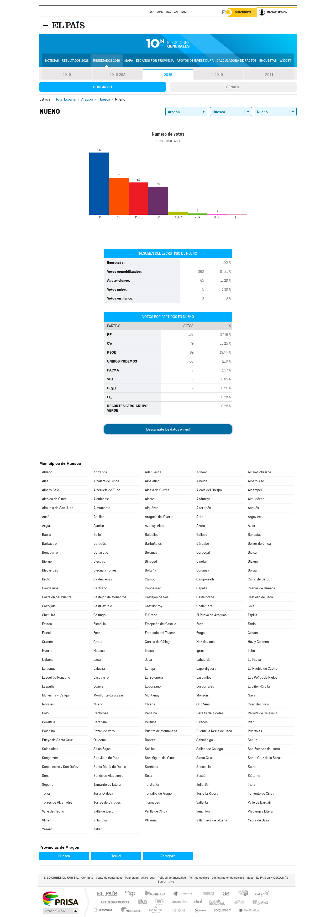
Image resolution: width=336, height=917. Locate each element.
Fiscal (46, 633)
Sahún (252, 740)
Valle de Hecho (53, 811)
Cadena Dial (198, 902)
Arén (199, 517)
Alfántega (203, 499)
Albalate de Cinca (106, 481)
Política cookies (198, 877)
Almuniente (101, 508)
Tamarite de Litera (107, 785)
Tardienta (152, 785)
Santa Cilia (204, 758)
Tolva (46, 793)
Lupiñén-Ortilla (259, 686)
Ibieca (149, 651)
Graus (97, 642)
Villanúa (151, 820)
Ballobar (202, 535)
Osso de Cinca (258, 704)
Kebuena (255, 902)
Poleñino (48, 731)
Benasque (100, 552)
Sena (46, 776)
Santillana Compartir (184, 894)
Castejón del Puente (56, 597)
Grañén (47, 642)
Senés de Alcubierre (108, 776)
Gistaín (253, 633)
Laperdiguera (206, 668)
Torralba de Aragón (159, 793)
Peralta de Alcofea (210, 713)
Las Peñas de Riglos (262, 677)
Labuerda (203, 660)
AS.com (224, 894)
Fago (199, 624)
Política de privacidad (172, 877)
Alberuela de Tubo (106, 490)
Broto (46, 579)
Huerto (47, 651)
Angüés (253, 508)
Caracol (260, 894)
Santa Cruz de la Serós (264, 758)
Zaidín (97, 829)
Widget (285, 60)
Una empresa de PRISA (60, 898)
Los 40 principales (132, 894)
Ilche (251, 651)
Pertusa (150, 722)
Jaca (97, 660)
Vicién (46, 820)
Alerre (149, 499)
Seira (252, 767)
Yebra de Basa (258, 820)
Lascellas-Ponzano (56, 677)
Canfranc (100, 588)
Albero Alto (256, 481)
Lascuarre (101, 677)
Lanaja (150, 668)
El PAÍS (107, 894)
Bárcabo (202, 544)
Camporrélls (205, 579)
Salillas (150, 749)
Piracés (202, 722)
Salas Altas (50, 749)
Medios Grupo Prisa (60, 911)
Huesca (99, 651)
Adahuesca (153, 472)
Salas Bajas (102, 749)
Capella (201, 588)
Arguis (46, 526)
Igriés (200, 651)
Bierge (47, 561)
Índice (162, 882)
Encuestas (268, 60)
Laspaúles (203, 677)
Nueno (98, 704)
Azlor (251, 526)
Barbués (99, 544)
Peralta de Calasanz (262, 713)
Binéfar (201, 561)
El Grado (151, 615)
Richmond (103, 909)
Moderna (129, 909)
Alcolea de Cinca (54, 499)
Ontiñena (203, 704)
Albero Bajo (50, 490)
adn (241, 894)
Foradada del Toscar (160, 633)
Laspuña (48, 686)
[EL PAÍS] (69, 25)
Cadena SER (207, 894)
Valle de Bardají (259, 802)
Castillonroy (153, 606)
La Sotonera (154, 677)
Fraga (200, 633)
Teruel (116, 856)
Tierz (251, 785)
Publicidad (132, 877)
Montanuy (152, 695)
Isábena (48, 660)
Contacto (87, 877)
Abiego (47, 472)
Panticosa (100, 713)
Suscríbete (243, 12)
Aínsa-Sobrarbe (259, 472)
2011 (269, 74)
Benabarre (50, 552)
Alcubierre (101, 499)
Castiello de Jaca (260, 597)
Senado (233, 87)
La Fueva (254, 660)
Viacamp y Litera (260, 811)
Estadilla (99, 624)
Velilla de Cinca (156, 811)
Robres (150, 740)
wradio (158, 902)
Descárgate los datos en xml (168, 429)
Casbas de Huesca (261, 588)
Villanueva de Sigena (211, 820)
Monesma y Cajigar (56, 695)
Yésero (47, 829)
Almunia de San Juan (57, 508)
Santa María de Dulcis (109, 767)
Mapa (128, 60)
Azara (200, 526)
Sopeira (48, 785)
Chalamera (204, 606)
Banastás (254, 535)
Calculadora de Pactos (236, 60)
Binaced (151, 561)
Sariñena (151, 767)
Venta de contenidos (109, 877)
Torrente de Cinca (261, 793)
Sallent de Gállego (209, 749)
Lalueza (99, 668)
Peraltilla (48, 722)
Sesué (201, 776)
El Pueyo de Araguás (211, 615)
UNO (143, 902)
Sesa (148, 776)
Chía (251, 606)
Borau (252, 570)
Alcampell (255, 490)
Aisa (45, 481)
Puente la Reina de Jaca (214, 731)
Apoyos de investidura (195, 60)
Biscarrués (50, 570)
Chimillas (48, 615)
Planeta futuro (236, 902)
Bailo (97, 535)
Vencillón (203, 811)
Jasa (148, 660)
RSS (171, 882)
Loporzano (153, 686)
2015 (218, 74)
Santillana (157, 894)
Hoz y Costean (258, 642)
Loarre (98, 686)
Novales (48, 704)
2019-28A (117, 74)
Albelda (201, 481)
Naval (252, 695)
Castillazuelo (102, 606)
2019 (66, 74)
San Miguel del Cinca (160, 758)
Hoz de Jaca (205, 642)
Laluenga (49, 668)
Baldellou (152, 535)
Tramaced (152, 802)
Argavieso (255, 517)
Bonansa (202, 570)
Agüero (201, 472)
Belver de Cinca (259, 544)
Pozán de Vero (104, 731)
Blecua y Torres (105, 570)
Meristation (248, 909)
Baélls (46, 535)
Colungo (99, 615)
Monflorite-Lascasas (108, 695)
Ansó (45, 517)
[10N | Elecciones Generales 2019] (168, 44)
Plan (251, 722)
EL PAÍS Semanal (217, 902)
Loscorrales (205, 686)
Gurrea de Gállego (158, 642)
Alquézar (151, 508)
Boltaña (150, 570)
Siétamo (254, 776)
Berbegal (203, 552)
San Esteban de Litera (264, 749)
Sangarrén (50, 758)
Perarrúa (100, 722)
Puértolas (255, 731)
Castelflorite (205, 597)
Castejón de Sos (157, 597)
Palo (45, 713)
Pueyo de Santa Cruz (57, 740)
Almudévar (256, 499)
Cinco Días (178, 902)
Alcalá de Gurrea (157, 490)
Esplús (252, 615)
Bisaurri (253, 561)
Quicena (99, 740)
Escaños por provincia (155, 60)
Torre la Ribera (207, 793)
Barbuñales (153, 544)
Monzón (202, 695)
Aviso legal (148, 877)
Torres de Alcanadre (57, 802)
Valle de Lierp (103, 811)
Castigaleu (49, 606)
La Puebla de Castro (262, 668)
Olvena (150, 704)
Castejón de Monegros (109, 597)
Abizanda (100, 472)
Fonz (96, 633)
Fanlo (252, 624)
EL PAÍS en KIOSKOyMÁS (272, 877)
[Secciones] (45, 25)
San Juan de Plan (106, 758)
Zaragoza (168, 856)
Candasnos (50, 588)
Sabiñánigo (204, 740)
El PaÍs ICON (177, 909)
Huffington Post (114, 902)
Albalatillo (152, 481)
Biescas (99, 561)
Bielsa (252, 552)
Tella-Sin (202, 785)
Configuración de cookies (228, 877)
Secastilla (203, 767)
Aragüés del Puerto (159, 517)
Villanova (100, 820)
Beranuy (151, 552)
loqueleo (223, 909)
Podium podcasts (155, 909)
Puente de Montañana (161, 731)
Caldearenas (102, 579)
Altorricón (203, 508)
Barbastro (49, 544)
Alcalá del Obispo (209, 490)
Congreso (102, 87)
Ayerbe (98, 526)
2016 (168, 74)
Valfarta (202, 802)
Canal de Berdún (260, 579)
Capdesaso (153, 588)
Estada (47, 624)
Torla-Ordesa (103, 793)
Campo (150, 579)
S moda (200, 909)
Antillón (98, 517)
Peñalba (151, 713)
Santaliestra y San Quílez (60, 767)
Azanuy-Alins (154, 526)
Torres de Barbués (107, 802)
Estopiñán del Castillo (160, 624)
